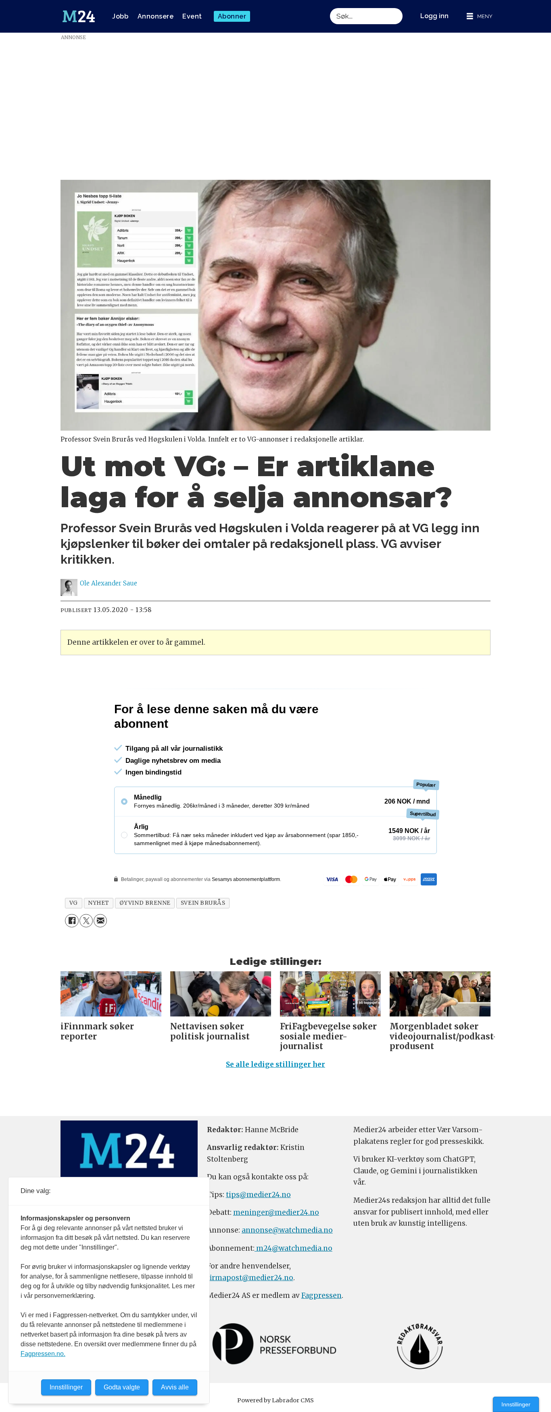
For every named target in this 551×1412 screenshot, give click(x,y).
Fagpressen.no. (43, 1353)
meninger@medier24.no (276, 1212)
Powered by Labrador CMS (275, 1400)
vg (73, 903)
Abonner (232, 16)
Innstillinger (515, 1404)
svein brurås (203, 903)
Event (192, 16)
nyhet (98, 903)
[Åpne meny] (479, 16)
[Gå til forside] (79, 16)
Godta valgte (122, 1387)
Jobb (120, 16)
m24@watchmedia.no (293, 1248)
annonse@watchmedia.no (287, 1230)
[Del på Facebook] (71, 920)
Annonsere (156, 16)
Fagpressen (321, 1295)
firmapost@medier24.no (250, 1277)
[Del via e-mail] (100, 920)
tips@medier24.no (258, 1194)
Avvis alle (175, 1387)
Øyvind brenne (145, 903)
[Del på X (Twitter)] (86, 920)
